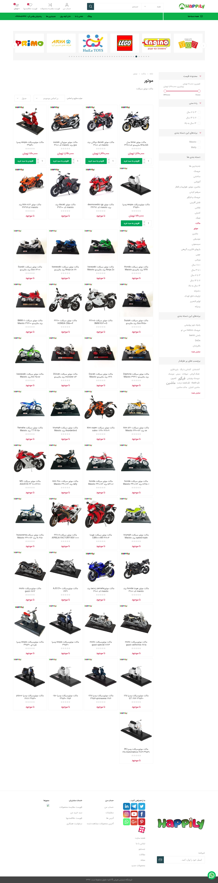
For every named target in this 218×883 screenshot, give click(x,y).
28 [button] (83, 56)
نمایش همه (195, 352)
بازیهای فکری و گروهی (190, 249)
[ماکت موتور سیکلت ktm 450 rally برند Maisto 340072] (65, 461)
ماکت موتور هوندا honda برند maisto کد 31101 (136, 590)
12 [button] (121, 56)
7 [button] (133, 56)
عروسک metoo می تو (190, 330)
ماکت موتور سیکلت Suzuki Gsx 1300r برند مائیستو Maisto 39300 (30, 269)
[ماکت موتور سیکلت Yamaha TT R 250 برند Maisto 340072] (30, 407)
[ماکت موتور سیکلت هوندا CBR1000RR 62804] (101, 514)
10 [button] (126, 56)
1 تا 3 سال (195, 270)
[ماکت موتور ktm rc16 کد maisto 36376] (30, 184)
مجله (143, 860)
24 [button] (93, 56)
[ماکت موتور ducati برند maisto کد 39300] (65, 184)
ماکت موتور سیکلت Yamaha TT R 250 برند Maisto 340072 (30, 430)
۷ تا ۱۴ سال (191, 117)
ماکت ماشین (181, 387)
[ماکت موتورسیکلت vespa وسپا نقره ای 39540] (30, 621)
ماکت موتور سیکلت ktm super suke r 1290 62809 (101, 429)
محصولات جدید (138, 865)
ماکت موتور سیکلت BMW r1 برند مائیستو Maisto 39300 (30, 322)
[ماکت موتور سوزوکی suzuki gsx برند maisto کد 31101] (65, 122)
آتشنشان (196, 369)
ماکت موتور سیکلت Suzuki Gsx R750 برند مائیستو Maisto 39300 (136, 323)
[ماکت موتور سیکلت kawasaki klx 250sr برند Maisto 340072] (30, 353)
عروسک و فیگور (193, 197)
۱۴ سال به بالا (190, 123)
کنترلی (197, 212)
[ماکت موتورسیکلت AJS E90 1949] (65, 568)
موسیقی (196, 238)
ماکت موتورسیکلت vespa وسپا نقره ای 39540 (30, 643)
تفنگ (198, 218)
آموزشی (197, 181)
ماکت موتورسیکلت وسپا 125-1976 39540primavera (100, 697)
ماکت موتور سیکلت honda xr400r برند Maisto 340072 (100, 482)
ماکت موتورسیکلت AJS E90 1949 (65, 590)
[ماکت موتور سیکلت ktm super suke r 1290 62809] (101, 407)
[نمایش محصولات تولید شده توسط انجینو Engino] (156, 43)
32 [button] (74, 56)
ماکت (197, 223)
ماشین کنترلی (194, 387)
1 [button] (148, 56)
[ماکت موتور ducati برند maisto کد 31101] (101, 122)
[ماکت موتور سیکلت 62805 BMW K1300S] (101, 300)
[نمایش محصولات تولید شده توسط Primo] (29, 43)
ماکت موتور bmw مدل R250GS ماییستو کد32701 (136, 143)
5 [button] (139, 56)
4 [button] (141, 56)
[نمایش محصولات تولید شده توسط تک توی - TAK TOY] (188, 43)
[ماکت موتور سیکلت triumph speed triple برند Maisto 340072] (136, 514)
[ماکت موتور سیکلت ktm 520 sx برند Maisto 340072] (136, 407)
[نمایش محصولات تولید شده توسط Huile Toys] (93, 43)
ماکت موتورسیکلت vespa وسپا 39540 (30, 143)
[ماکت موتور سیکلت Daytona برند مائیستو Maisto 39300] (136, 353)
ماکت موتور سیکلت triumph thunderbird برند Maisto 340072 (65, 430)
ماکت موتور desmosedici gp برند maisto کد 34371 (101, 206)
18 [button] (107, 56)
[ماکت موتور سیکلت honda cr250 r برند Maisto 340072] (136, 461)
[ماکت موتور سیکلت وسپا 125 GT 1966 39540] (136, 675)
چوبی (198, 254)
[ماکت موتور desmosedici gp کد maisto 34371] (101, 184)
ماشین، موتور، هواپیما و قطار (187, 186)
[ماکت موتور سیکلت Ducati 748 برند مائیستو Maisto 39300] (101, 353)
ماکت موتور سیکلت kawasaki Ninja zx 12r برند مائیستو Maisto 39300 (65, 269)
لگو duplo (195, 383)
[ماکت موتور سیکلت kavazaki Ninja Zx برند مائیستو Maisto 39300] (101, 246)
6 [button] (136, 56)
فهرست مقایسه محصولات (50, 8)
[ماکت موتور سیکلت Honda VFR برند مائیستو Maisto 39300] (136, 246)
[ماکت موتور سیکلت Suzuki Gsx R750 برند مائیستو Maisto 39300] (136, 300)
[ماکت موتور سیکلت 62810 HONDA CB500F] (65, 300)
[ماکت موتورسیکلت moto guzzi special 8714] (101, 621)
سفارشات (110, 812)
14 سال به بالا (194, 285)
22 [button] (97, 56)
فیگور (181, 378)
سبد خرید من (76, 812)
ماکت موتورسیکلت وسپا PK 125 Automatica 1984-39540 (136, 750)
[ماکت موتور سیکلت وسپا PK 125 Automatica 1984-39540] (136, 728)
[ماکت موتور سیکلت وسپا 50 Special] (136, 184)
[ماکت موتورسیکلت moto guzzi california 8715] (136, 621)
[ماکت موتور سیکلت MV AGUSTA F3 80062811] (30, 461)
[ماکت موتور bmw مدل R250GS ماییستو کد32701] (136, 122)
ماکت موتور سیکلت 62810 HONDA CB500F (65, 322)
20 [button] (102, 56)
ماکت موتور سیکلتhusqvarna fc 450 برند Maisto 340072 (30, 536)
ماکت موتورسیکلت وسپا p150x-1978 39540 (30, 697)
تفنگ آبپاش (195, 374)
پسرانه (197, 306)
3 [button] (143, 56)
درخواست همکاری (74, 823)
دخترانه (197, 290)
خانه (151, 73)
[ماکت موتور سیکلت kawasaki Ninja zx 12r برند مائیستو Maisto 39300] (65, 246)
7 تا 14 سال (195, 280)
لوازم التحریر (195, 301)
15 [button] (114, 56)
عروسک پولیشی (193, 378)
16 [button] (112, 56)
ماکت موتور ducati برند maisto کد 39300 (65, 206)
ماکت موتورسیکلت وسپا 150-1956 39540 (65, 697)
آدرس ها (110, 818)
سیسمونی (196, 244)
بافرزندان (196, 345)
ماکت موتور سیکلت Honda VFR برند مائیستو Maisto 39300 (136, 269)
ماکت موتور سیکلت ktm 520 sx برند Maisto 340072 (136, 429)
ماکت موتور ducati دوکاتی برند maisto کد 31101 (100, 143)
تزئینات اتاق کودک (192, 296)
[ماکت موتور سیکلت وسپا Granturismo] (65, 621)
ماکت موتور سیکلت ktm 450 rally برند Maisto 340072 (65, 482)
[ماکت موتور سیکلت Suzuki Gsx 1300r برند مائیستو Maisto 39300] (30, 246)
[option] (188, 43)
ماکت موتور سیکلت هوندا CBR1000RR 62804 (101, 536)
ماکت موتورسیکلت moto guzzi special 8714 (101, 643)
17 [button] (109, 56)
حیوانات (185, 373)
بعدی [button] (14, 45)
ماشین (195, 233)
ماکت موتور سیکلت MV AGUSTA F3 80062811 (30, 482)
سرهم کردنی (194, 192)
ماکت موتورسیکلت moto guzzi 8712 (30, 590)
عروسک (197, 171)
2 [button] (146, 56)
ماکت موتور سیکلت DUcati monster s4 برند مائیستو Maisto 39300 (65, 377)
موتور (196, 228)
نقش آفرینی (195, 202)
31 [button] (76, 56)
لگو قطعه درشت (183, 382)
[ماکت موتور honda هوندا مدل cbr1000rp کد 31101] (136, 568)
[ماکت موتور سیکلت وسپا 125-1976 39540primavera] (101, 675)
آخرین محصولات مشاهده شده (100, 823)
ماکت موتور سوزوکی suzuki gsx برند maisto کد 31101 (65, 143)
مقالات (142, 854)
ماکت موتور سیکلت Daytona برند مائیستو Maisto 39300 (136, 375)
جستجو (90, 6)
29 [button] (81, 56)
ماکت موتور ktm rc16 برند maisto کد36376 (30, 206)
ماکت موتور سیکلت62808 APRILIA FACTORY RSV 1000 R (65, 537)
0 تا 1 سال (196, 264)
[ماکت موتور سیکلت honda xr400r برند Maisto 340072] (101, 461)
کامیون (173, 378)
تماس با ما (140, 843)
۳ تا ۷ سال (191, 112)
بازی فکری (174, 369)
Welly (193, 147)
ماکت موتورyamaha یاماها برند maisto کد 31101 (100, 590)
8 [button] (131, 56)
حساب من (67, 8)
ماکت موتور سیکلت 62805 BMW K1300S (101, 322)
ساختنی (196, 176)
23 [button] (95, 56)
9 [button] (128, 56)
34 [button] (69, 56)
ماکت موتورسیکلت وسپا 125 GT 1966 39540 (136, 697)
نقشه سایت (140, 838)
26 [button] (88, 56)
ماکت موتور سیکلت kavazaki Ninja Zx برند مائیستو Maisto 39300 (100, 269)
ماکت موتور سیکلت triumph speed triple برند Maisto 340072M (136, 537)
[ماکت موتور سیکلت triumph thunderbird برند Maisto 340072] (65, 407)
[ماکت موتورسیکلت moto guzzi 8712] (30, 568)
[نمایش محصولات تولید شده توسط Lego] (124, 43)
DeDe (197, 340)
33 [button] (71, 56)
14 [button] (116, 56)
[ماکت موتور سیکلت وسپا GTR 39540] (30, 122)
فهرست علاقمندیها (74, 818)
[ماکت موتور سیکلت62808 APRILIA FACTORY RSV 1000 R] (65, 514)
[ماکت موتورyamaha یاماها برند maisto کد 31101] (101, 568)
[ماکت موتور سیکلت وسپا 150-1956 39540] (65, 675)
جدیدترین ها (194, 166)
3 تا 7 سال (195, 275)
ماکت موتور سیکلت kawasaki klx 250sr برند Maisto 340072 (30, 377)
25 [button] (90, 56)
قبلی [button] (203, 45)
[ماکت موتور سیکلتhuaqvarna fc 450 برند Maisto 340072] (30, 514)
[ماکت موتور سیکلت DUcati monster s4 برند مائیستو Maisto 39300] (65, 353)
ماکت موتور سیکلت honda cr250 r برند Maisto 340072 (136, 482)
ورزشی (197, 259)
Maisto (192, 142)
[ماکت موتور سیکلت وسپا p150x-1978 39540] (30, 675)
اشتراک (160, 859)
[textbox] (117, 6)
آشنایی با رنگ (185, 369)
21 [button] (100, 56)
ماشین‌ (170, 383)
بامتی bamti (194, 335)
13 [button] (119, 56)
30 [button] (78, 56)
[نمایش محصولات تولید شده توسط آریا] (61, 43)
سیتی (178, 374)
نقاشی (197, 207)
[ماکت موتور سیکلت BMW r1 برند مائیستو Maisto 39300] (30, 300)
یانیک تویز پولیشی (192, 325)
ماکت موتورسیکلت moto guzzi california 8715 (136, 643)
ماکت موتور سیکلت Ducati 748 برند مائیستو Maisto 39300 (101, 377)
